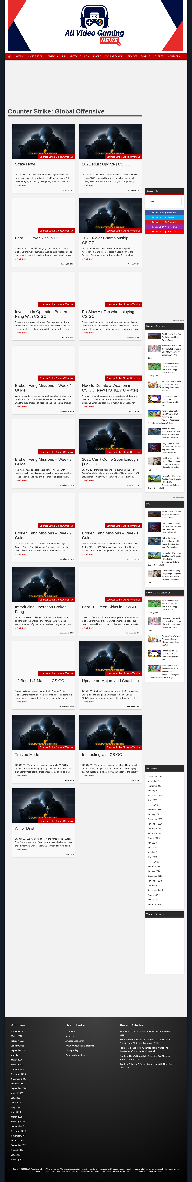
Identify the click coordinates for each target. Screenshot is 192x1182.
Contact (173, 56)
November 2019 (155, 881)
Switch (52, 56)
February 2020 (154, 866)
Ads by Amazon (178, 320)
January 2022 (154, 790)
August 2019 (154, 895)
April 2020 (152, 857)
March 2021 (153, 805)
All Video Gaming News (36, 1169)
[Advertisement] (96, 87)
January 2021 (154, 814)
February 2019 (154, 904)
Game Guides (35, 56)
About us (69, 1036)
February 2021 (154, 809)
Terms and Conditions (76, 1055)
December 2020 (155, 819)
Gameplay (146, 56)
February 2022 (154, 786)
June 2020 (152, 847)
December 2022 (155, 776)
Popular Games (113, 56)
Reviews (132, 56)
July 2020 (152, 843)
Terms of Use (144, 1171)
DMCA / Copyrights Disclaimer (79, 1046)
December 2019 (155, 876)
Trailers (159, 56)
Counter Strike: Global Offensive (57, 156)
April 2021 (152, 800)
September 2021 (155, 795)
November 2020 (155, 824)
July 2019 (152, 899)
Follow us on (164, 212)
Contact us (70, 1031)
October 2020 (154, 828)
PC (85, 56)
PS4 (64, 56)
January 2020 (154, 871)
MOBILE (97, 56)
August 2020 (154, 838)
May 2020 (152, 852)
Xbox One (75, 56)
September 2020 (155, 833)
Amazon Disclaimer (74, 1041)
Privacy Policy (71, 1050)
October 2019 (154, 885)
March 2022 (153, 781)
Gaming (20, 56)
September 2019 (155, 890)
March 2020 (153, 862)
